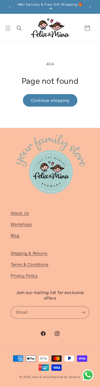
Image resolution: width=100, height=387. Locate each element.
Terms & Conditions (30, 264)
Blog (15, 235)
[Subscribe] (83, 312)
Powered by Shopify (65, 377)
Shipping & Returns (29, 253)
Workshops (21, 224)
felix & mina (41, 377)
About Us (20, 213)
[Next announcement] (90, 7)
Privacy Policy (24, 275)
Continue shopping (50, 100)
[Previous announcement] (10, 7)
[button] (8, 28)
